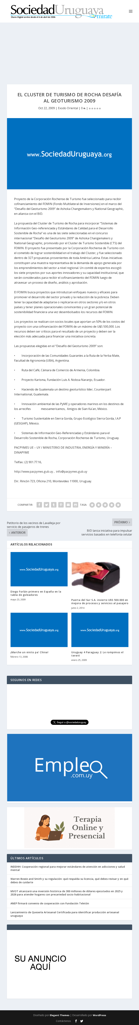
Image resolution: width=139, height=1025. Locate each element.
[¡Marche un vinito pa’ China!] (39, 630)
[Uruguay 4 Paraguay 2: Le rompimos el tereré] (100, 630)
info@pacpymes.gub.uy (71, 472)
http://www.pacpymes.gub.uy (33, 472)
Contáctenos (63, 1021)
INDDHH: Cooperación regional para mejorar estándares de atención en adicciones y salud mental (67, 868)
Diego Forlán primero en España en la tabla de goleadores (35, 593)
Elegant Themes (59, 1015)
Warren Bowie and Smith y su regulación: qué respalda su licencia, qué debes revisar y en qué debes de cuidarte (69, 880)
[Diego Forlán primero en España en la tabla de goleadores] (39, 569)
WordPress (99, 1015)
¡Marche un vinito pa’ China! (29, 652)
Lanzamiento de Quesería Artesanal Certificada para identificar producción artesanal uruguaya (64, 914)
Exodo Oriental (68, 108)
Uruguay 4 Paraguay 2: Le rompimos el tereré (97, 654)
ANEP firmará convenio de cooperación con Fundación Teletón (49, 903)
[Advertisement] (69, 49)
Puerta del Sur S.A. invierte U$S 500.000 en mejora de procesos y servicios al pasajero (99, 601)
